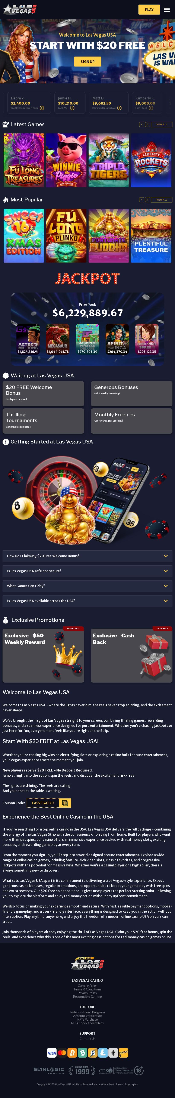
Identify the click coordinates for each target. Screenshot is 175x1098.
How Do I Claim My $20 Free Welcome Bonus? (43, 556)
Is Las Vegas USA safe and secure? (34, 571)
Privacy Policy (87, 993)
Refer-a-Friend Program (87, 1012)
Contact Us (87, 1039)
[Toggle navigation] (166, 10)
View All (161, 124)
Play (149, 9)
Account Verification (87, 1016)
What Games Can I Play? (26, 586)
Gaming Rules (87, 986)
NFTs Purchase (87, 1019)
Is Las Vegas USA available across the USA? (41, 601)
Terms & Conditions (87, 989)
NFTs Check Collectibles (87, 1023)
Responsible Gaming (87, 997)
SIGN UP (88, 61)
